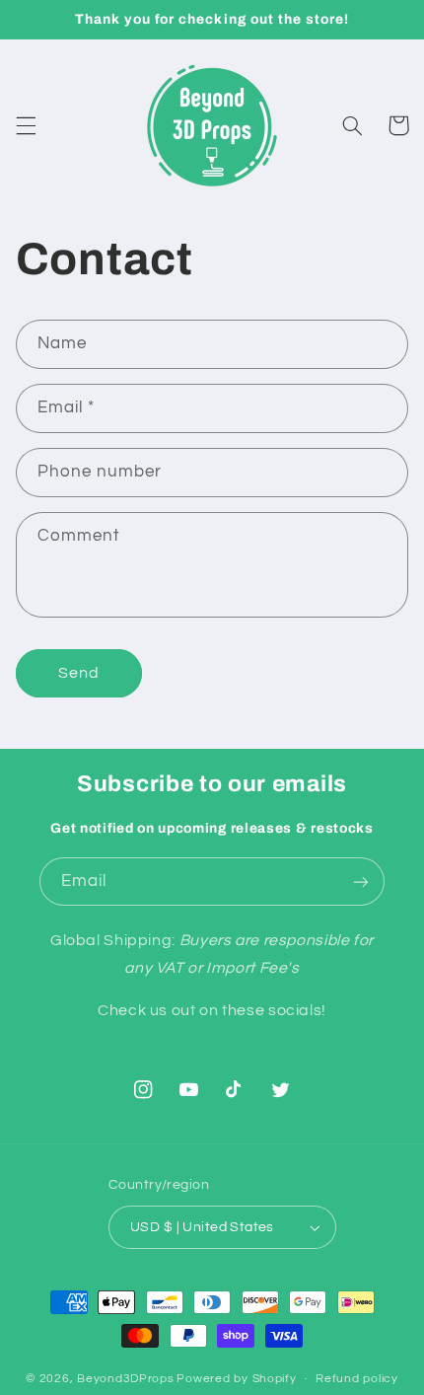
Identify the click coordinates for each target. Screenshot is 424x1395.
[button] (25, 125)
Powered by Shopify (236, 1378)
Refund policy (357, 1378)
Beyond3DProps (126, 1378)
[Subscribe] (361, 881)
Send (79, 673)
